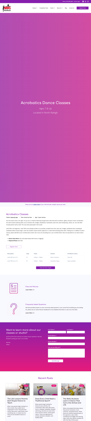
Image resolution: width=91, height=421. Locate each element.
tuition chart (36, 204)
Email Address (52, 335)
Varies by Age (14, 217)
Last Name (70, 329)
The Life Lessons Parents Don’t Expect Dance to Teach (17, 401)
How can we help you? (54, 347)
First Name (51, 329)
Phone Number (52, 341)
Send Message (55, 361)
